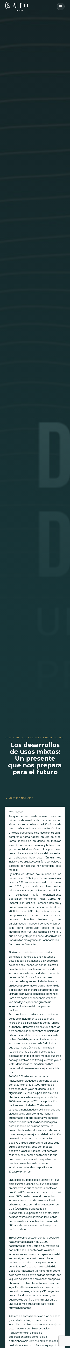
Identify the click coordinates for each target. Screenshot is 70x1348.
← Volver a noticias (19, 798)
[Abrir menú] (61, 6)
